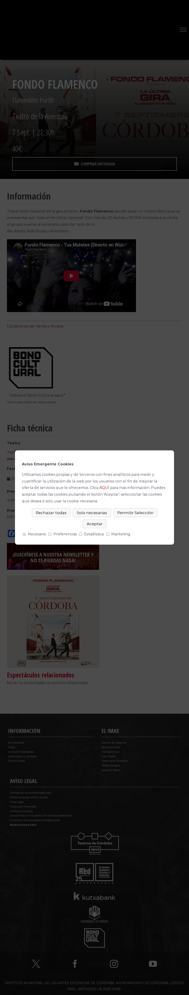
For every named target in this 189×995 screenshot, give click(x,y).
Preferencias (65, 534)
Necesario (37, 534)
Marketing (120, 534)
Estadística (94, 534)
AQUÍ (104, 487)
